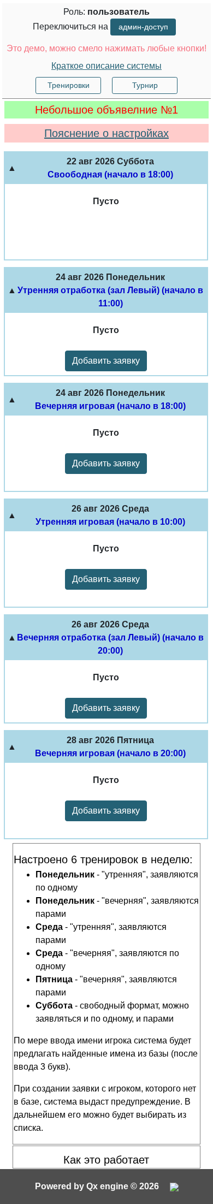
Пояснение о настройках (106, 133)
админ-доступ (143, 26)
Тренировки (69, 85)
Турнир (145, 85)
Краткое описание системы (106, 65)
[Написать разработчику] (174, 1186)
